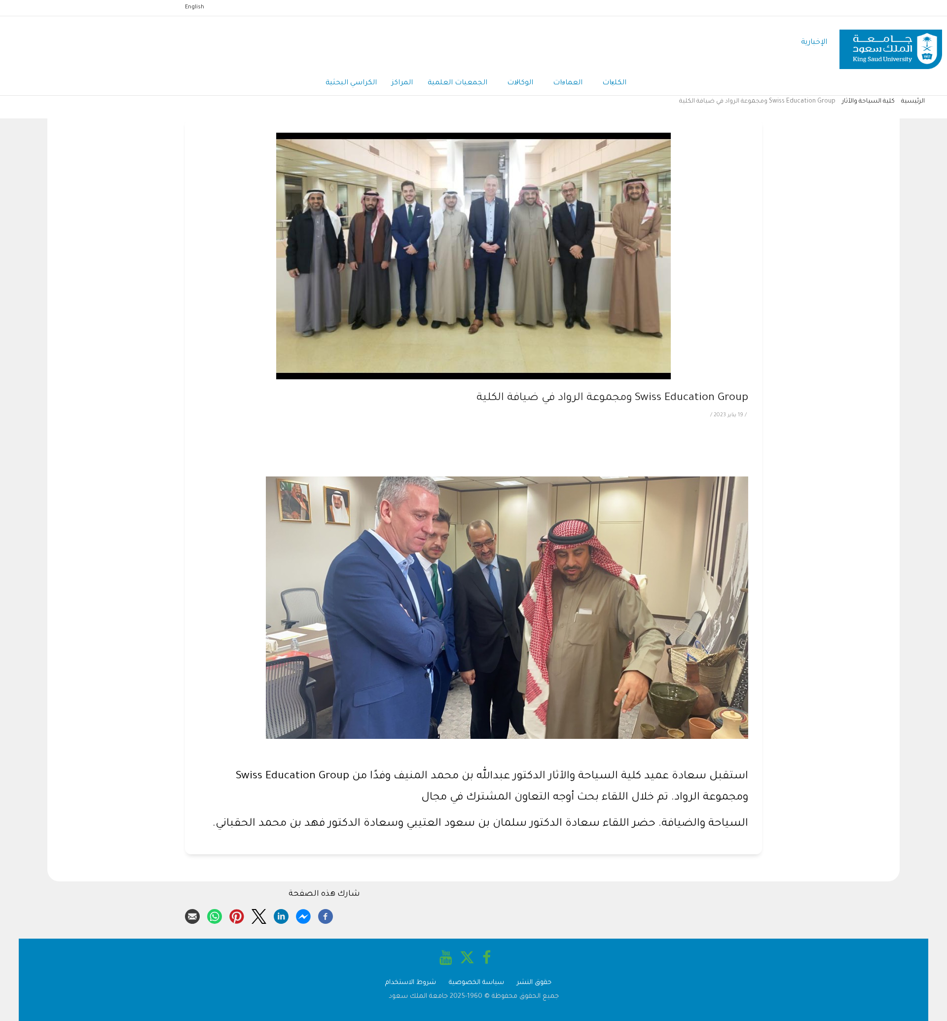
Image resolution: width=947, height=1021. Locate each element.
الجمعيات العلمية (457, 83)
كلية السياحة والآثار (868, 101)
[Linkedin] (281, 915)
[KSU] (891, 43)
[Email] (192, 915)
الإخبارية (814, 42)
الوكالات (520, 83)
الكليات (614, 83)
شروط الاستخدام (410, 982)
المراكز (402, 83)
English (194, 7)
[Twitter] (259, 915)
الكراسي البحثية (351, 83)
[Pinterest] (236, 915)
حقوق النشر (534, 982)
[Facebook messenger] (303, 915)
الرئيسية (913, 101)
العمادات (568, 83)
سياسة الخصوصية (476, 982)
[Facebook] (325, 915)
